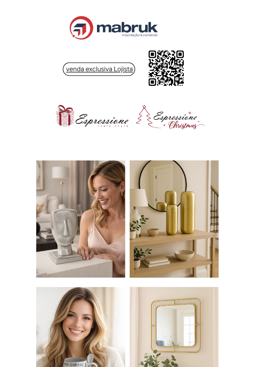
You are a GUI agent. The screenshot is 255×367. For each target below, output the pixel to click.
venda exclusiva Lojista (99, 69)
